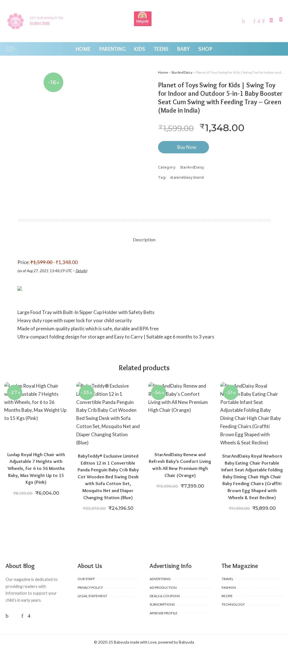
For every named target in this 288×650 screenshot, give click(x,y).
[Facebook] (243, 21)
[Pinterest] (254, 21)
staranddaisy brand (187, 177)
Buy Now (186, 147)
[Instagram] (258, 21)
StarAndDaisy (181, 72)
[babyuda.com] (144, 21)
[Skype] (263, 21)
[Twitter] (249, 21)
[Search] (279, 49)
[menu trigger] (14, 49)
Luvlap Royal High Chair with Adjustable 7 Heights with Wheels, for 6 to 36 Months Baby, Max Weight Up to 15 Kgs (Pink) (36, 468)
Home (163, 72)
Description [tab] (144, 239)
